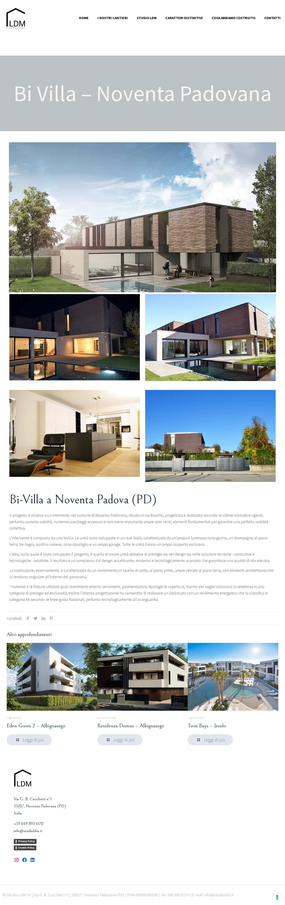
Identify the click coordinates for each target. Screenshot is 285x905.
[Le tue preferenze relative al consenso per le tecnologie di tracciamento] (277, 897)
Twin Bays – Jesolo (207, 726)
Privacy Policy (26, 841)
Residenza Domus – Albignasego (130, 726)
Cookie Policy (26, 847)
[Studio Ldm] (15, 18)
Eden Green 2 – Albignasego (36, 726)
